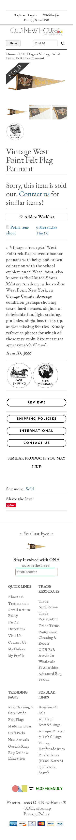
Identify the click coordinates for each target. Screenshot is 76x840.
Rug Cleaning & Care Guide (20, 710)
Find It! (40, 43)
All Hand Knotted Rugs (49, 722)
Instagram (43, 6)
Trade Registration (48, 616)
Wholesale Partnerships (49, 665)
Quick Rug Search (47, 770)
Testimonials (18, 604)
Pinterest (36, 6)
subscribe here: (36, 565)
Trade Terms (49, 626)
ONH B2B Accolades (47, 653)
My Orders (16, 649)
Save (12, 505)
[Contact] (36, 444)
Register (19, 15)
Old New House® (49, 802)
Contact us (34, 193)
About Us (16, 597)
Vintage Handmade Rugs (52, 746)
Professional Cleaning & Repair (48, 638)
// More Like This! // (46, 230)
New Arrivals (18, 740)
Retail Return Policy (19, 613)
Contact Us (17, 642)
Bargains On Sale (48, 710)
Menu (13, 43)
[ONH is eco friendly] (36, 793)
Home (11, 54)
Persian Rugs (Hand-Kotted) (51, 758)
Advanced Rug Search (50, 677)
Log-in (32, 15)
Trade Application (48, 604)
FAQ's (13, 622)
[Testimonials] (36, 406)
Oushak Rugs (18, 746)
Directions (16, 629)
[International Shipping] (36, 432)
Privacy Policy (37, 814)
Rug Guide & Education (18, 756)
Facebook (28, 6)
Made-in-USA (19, 726)
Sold (30, 489)
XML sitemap (38, 808)
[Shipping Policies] (36, 420)
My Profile (16, 656)
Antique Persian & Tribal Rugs (51, 734)
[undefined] (36, 83)
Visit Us (14, 636)
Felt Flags (27, 54)
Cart (36, 20)
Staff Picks (16, 733)
